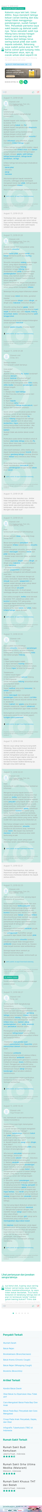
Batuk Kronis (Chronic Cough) (16, 1360)
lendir (27, 253)
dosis (21, 1062)
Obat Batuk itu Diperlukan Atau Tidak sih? (20, 1395)
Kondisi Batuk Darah (12, 1388)
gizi (25, 1216)
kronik (28, 452)
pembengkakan (10, 274)
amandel (30, 1024)
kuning (28, 256)
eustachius (8, 423)
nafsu (16, 403)
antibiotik (7, 944)
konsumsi (28, 688)
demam (13, 376)
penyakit (12, 802)
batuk (17, 125)
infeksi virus (22, 149)
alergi (7, 172)
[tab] (21, 676)
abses (34, 468)
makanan (17, 303)
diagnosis (33, 127)
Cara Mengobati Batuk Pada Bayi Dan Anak (20, 1403)
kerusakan (24, 465)
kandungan (8, 1071)
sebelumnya (17, 1133)
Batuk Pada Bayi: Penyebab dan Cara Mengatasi (20, 1412)
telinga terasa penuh (12, 156)
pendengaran (14, 468)
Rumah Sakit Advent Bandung (27, 58)
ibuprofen (28, 1044)
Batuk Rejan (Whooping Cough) (17, 1365)
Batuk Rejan (8, 1348)
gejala (19, 154)
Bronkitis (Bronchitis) (12, 1371)
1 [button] (13, 1313)
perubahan (12, 1026)
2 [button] (16, 1313)
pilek (12, 167)
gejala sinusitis (16, 327)
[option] (21, 1296)
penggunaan (12, 933)
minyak (6, 581)
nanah (10, 470)
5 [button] (25, 1313)
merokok (8, 174)
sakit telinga (28, 154)
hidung (23, 267)
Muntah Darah (9, 1343)
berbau (11, 1192)
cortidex (33, 697)
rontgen (7, 717)
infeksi (20, 185)
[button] (21, 92)
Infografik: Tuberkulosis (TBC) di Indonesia (18, 1429)
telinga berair (26, 156)
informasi (11, 141)
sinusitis (32, 136)
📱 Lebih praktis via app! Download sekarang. (19, 196)
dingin (20, 300)
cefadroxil (31, 706)
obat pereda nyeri (20, 1042)
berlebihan (8, 159)
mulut (27, 1169)
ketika (23, 597)
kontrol (6, 601)
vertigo (16, 159)
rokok (17, 296)
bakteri (34, 149)
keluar (6, 256)
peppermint (14, 570)
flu (25, 125)
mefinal (12, 688)
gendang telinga (17, 454)
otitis (30, 383)
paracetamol (15, 1044)
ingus (16, 423)
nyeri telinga (21, 392)
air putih (20, 588)
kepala (27, 312)
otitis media (8, 385)
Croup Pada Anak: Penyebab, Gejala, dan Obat (20, 1420)
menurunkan (9, 1046)
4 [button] (22, 1313)
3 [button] (19, 1313)
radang (23, 262)
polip (19, 271)
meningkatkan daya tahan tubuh (17, 1221)
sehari (6, 690)
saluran (14, 421)
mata (33, 652)
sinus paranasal (16, 717)
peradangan (28, 385)
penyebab (24, 543)
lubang (18, 1017)
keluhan (13, 378)
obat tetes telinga (17, 441)
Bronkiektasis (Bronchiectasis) (17, 1354)
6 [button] (28, 1313)
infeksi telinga (18, 143)
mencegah (13, 552)
